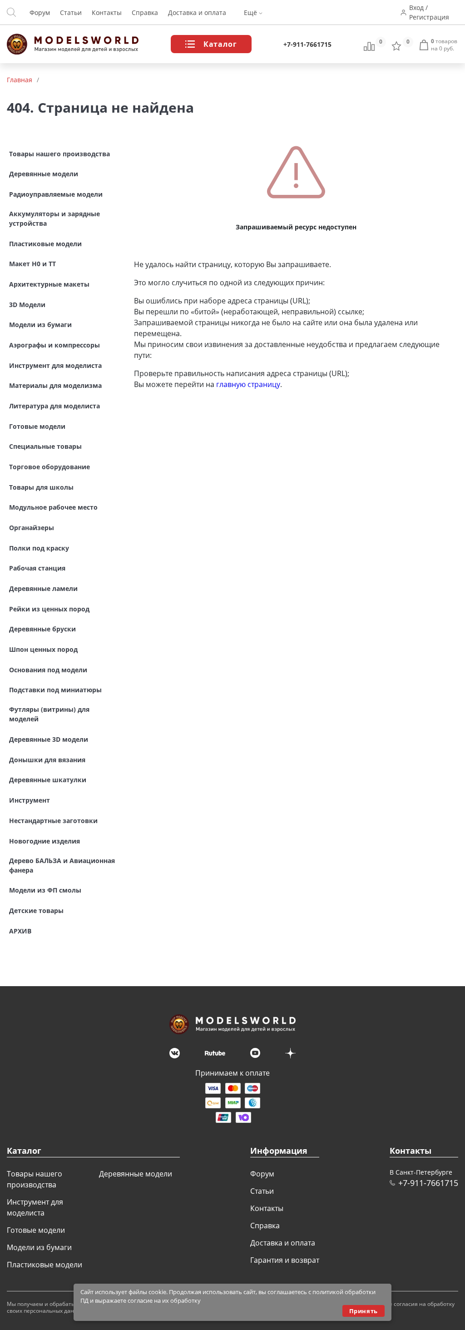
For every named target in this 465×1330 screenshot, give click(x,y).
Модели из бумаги (39, 1247)
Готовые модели (36, 1230)
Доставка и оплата (197, 12)
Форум (40, 12)
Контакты (107, 12)
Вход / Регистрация (429, 12)
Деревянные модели (135, 1174)
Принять (363, 1311)
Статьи (71, 12)
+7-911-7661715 (307, 44)
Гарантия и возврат (284, 1260)
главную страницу (248, 384)
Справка (145, 12)
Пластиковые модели (44, 1265)
